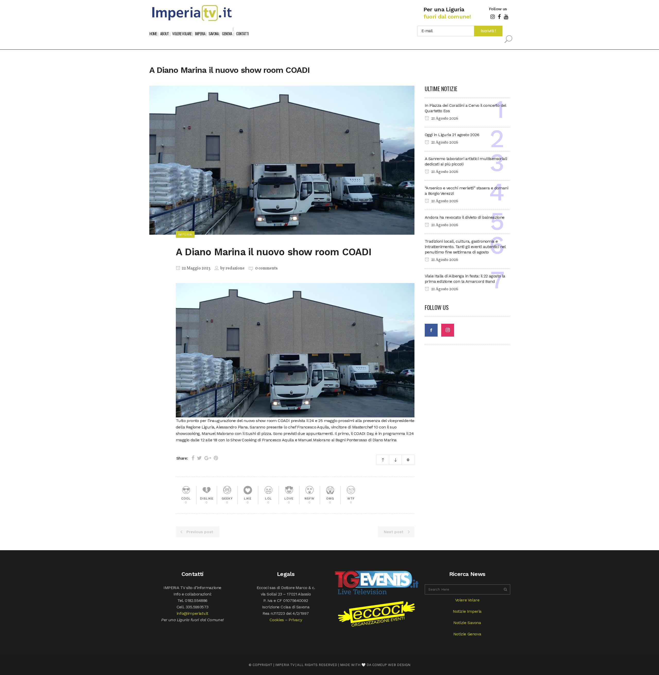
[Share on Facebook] (193, 458)
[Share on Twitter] (199, 458)
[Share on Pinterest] (216, 458)
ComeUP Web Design (391, 665)
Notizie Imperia (467, 611)
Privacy (295, 619)
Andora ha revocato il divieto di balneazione (465, 217)
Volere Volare (467, 600)
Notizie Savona (467, 622)
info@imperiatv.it (192, 613)
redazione (235, 268)
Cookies (277, 619)
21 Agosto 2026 (444, 118)
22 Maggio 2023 (195, 268)
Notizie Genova (467, 634)
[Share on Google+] (207, 458)
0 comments (266, 268)
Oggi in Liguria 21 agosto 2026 (452, 134)
